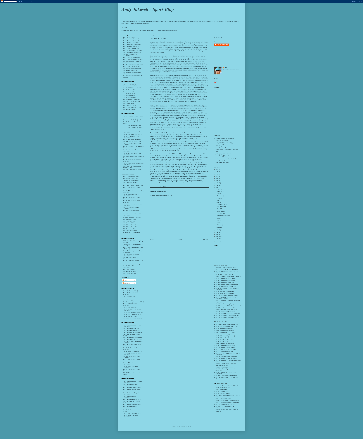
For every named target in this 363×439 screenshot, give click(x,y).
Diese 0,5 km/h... (221, 209)
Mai (218, 218)
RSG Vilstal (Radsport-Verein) (223, 153)
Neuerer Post (153, 239)
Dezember (220, 189)
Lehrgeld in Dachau (158, 38)
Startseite (179, 239)
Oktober (219, 193)
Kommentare (127, 283)
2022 (217, 172)
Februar (219, 225)
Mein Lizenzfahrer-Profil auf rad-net (225, 138)
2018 (217, 180)
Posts (125, 280)
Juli (218, 200)
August (219, 198)
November (220, 191)
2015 (217, 187)
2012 (217, 234)
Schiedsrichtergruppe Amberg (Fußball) (226, 159)
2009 (217, 241)
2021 (217, 174)
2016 (217, 185)
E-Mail (215, 81)
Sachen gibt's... (221, 211)
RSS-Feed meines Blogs (222, 140)
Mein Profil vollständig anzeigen (231, 69)
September (220, 196)
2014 (217, 230)
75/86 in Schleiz (221, 213)
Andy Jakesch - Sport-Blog (147, 9)
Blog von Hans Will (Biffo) (222, 162)
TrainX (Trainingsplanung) (222, 155)
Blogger (189, 426)
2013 (217, 232)
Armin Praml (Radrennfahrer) (223, 161)
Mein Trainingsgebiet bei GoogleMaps (225, 144)
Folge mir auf (220, 44)
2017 (217, 183)
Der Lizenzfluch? (221, 206)
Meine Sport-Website (221, 148)
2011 (217, 236)
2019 (217, 178)
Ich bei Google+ (220, 146)
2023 (217, 169)
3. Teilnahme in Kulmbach (223, 215)
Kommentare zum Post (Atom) (163, 242)
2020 (217, 176)
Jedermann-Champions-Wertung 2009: (226, 385)
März (218, 222)
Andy (226, 67)
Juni (218, 202)
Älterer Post (205, 239)
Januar (219, 227)
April (218, 220)
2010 (217, 239)
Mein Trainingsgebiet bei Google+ (224, 142)
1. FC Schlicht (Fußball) (222, 157)
